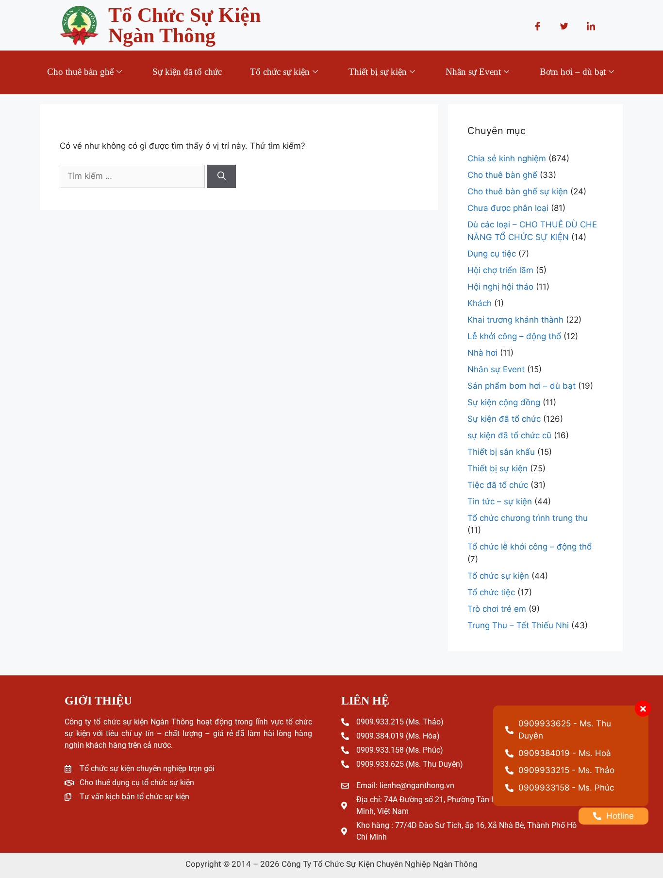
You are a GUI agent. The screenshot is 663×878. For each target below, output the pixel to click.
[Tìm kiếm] (221, 176)
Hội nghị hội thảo (500, 287)
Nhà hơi (482, 353)
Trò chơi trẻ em (496, 609)
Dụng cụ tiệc (491, 253)
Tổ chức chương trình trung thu (527, 518)
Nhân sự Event (473, 72)
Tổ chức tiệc (491, 592)
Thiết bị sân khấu (501, 452)
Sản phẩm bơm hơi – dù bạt (521, 386)
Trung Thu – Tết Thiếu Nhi (518, 625)
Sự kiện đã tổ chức (187, 72)
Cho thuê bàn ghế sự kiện (517, 191)
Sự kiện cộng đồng (503, 402)
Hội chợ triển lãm (500, 270)
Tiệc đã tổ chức (497, 485)
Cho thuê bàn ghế (80, 72)
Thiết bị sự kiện (377, 72)
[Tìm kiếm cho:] (132, 176)
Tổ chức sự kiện (280, 72)
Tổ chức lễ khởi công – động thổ (529, 546)
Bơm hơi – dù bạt (573, 72)
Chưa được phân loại (507, 208)
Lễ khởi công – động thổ (514, 336)
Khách (479, 303)
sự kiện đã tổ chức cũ (509, 435)
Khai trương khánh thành (515, 320)
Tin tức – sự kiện (499, 501)
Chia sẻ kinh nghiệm (506, 158)
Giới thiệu (326, 109)
